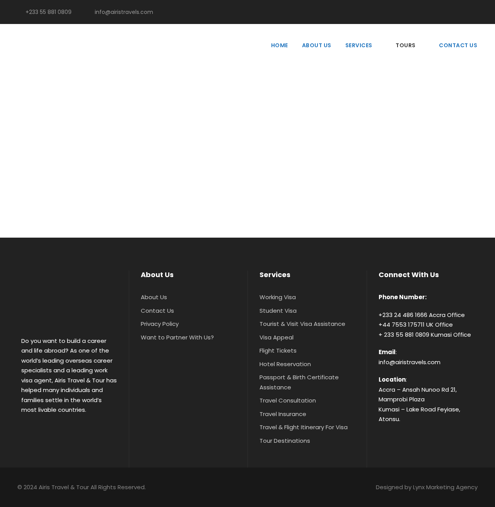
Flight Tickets (278, 350)
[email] (440, 12)
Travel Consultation (287, 400)
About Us (316, 45)
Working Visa (277, 297)
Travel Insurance (282, 414)
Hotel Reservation (285, 364)
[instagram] (477, 12)
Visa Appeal (276, 337)
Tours (406, 45)
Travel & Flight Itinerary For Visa (303, 427)
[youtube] (465, 12)
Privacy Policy (160, 324)
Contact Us (458, 45)
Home (279, 45)
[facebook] (453, 12)
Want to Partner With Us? (177, 337)
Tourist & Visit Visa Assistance (302, 324)
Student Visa (278, 311)
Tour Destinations (284, 441)
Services (358, 45)
